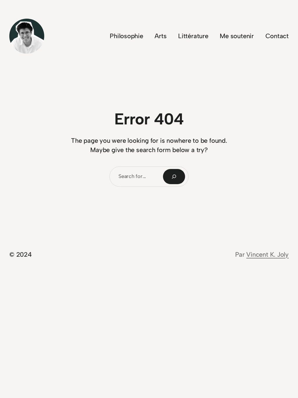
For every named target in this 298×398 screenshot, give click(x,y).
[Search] (174, 176)
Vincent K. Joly (267, 254)
